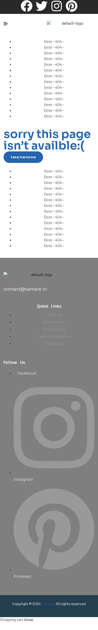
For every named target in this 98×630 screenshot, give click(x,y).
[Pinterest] (72, 6)
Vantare (47, 604)
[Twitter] (42, 6)
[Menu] (7, 23)
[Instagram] (57, 6)
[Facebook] (27, 6)
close (28, 620)
